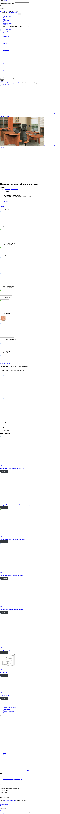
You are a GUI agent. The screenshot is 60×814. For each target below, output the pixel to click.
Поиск (19, 14)
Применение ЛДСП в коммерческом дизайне (12, 776)
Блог (4, 21)
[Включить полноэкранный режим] (3, 808)
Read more (4, 471)
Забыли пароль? (4, 11)
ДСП (4, 710)
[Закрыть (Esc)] (0, 808)
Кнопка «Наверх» (4, 810)
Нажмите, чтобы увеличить (7, 180)
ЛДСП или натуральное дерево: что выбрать (12, 779)
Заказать (3, 187)
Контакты (5, 24)
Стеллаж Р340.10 (5, 695)
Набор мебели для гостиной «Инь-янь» (12, 539)
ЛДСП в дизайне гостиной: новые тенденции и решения (15, 782)
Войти (2, 8)
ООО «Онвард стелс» (9, 800)
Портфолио (6, 20)
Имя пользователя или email (7, 3)
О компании (6, 18)
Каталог (5, 19)
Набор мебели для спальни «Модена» (12, 575)
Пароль (2, 5)
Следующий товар (4, 116)
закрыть (5, 0)
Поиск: (2, 14)
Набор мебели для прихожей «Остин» (12, 609)
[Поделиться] (2, 808)
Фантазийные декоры (8, 711)
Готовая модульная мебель (13, 83)
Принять (2, 813)
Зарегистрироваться (12, 12)
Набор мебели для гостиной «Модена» (12, 468)
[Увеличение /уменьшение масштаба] (5, 808)
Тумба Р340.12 (4, 672)
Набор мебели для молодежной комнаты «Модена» (16, 505)
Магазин (5, 83)
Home (1, 83)
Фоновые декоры (7, 713)
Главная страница (7, 16)
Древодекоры (6, 709)
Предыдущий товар (5, 84)
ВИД (1, 465)
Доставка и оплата (7, 23)
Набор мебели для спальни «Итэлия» (12, 650)
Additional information (8, 202)
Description (5, 201)
